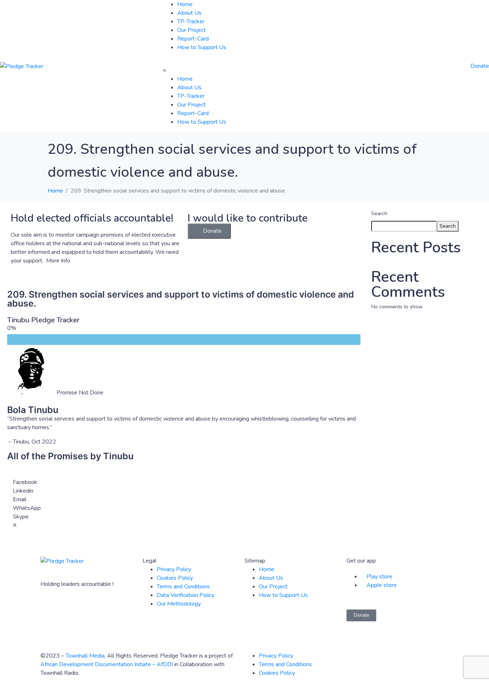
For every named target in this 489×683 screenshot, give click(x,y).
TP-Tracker (190, 21)
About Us (189, 13)
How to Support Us (201, 47)
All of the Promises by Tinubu (70, 456)
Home (185, 4)
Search (379, 213)
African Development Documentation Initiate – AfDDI (106, 664)
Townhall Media (85, 656)
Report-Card (193, 39)
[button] (209, 231)
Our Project (191, 30)
